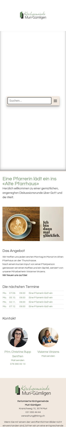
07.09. (12, 293)
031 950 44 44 (33, 412)
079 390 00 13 (17, 364)
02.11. (12, 302)
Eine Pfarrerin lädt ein (41, 293)
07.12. (12, 306)
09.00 (22, 293)
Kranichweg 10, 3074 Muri (33, 405)
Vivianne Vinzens (48, 351)
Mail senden (17, 360)
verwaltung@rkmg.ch (33, 416)
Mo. (5, 293)
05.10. (12, 297)
